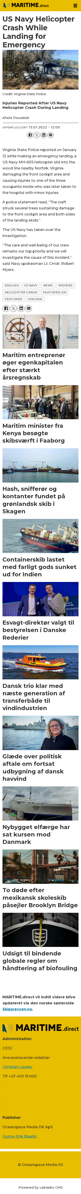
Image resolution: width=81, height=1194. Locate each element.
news (48, 285)
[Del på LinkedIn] (43, 135)
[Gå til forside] (35, 5)
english (12, 285)
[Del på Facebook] (30, 135)
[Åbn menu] (75, 5)
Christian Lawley (17, 1067)
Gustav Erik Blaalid (19, 1136)
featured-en (54, 292)
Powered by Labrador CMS (40, 1187)
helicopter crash (21, 292)
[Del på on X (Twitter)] (37, 135)
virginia (35, 299)
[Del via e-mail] (50, 135)
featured (13, 299)
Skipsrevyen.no (17, 1009)
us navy (31, 285)
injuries (65, 285)
